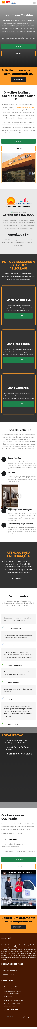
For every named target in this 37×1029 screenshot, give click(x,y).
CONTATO (19, 866)
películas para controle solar (25, 107)
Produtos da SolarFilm (10, 970)
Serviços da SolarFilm (9, 974)
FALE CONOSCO (18, 579)
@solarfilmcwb (8, 997)
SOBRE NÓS (19, 148)
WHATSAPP (19, 46)
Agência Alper (26, 1017)
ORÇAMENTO (18, 79)
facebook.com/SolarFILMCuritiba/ (13, 1000)
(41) (10, 840)
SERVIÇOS (19, 53)
